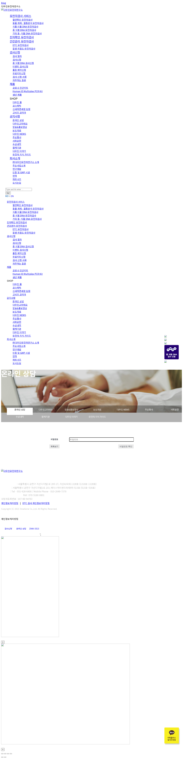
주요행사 (149, 409)
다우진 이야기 (71, 416)
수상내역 (20, 416)
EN (12, 196)
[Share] (5, 753)
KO (7, 196)
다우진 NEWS (123, 409)
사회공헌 (175, 409)
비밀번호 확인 (126, 446)
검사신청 (8, 528)
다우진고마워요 (45, 409)
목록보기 (54, 446)
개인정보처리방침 (9, 503)
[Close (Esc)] (2, 753)
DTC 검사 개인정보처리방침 (36, 503)
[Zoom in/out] (11, 753)
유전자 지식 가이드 (97, 416)
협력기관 (45, 416)
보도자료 (97, 409)
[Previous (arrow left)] (2, 757)
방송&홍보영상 (71, 409)
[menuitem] (20, 16)
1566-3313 (34, 528)
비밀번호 (54, 439)
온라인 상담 (19, 409)
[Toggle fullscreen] (8, 753)
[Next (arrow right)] (5, 757)
